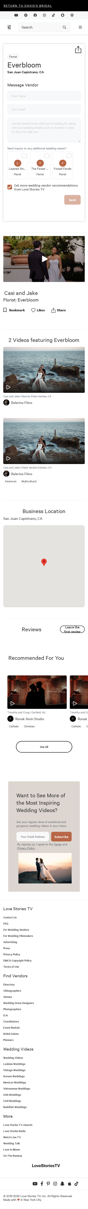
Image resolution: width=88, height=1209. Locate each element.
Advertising (10, 942)
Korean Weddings (14, 1076)
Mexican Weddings (14, 1082)
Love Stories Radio (14, 1131)
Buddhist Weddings (15, 1107)
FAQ (5, 923)
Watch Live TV (12, 1137)
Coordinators (11, 1021)
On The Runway (12, 1155)
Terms (58, 844)
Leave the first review (72, 629)
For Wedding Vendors (16, 930)
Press (6, 948)
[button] (44, 258)
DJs (5, 1015)
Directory (9, 984)
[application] (44, 259)
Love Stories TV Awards (17, 1125)
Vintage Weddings (14, 1070)
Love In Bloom (11, 1149)
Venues (7, 997)
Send (72, 200)
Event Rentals (11, 1027)
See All (44, 747)
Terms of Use (11, 966)
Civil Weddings (12, 1101)
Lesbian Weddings (14, 1064)
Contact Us (10, 917)
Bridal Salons (11, 1034)
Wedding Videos (13, 1058)
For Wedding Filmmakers (18, 936)
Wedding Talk (11, 1143)
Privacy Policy (26, 848)
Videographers (12, 990)
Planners (8, 1040)
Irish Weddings (12, 1095)
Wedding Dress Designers (18, 1003)
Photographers (12, 1009)
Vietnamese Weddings (16, 1088)
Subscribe (61, 836)
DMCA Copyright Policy (17, 960)
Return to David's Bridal (28, 5)
